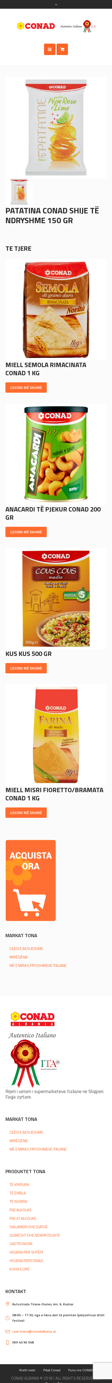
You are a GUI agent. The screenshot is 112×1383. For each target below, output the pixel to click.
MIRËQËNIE (19, 957)
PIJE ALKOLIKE (21, 1210)
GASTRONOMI (21, 1243)
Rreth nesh (27, 1370)
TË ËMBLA (18, 1193)
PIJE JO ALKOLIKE (23, 1218)
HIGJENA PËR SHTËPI (26, 1252)
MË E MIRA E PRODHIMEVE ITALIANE (38, 965)
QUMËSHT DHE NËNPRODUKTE (35, 1235)
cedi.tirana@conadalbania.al (34, 1331)
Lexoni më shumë (26, 387)
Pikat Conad (51, 1370)
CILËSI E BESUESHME (26, 948)
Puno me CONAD (80, 1370)
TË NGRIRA (18, 1201)
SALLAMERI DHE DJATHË (29, 1227)
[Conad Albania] (56, 26)
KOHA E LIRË (20, 1269)
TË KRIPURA (19, 1184)
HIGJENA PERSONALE (26, 1260)
